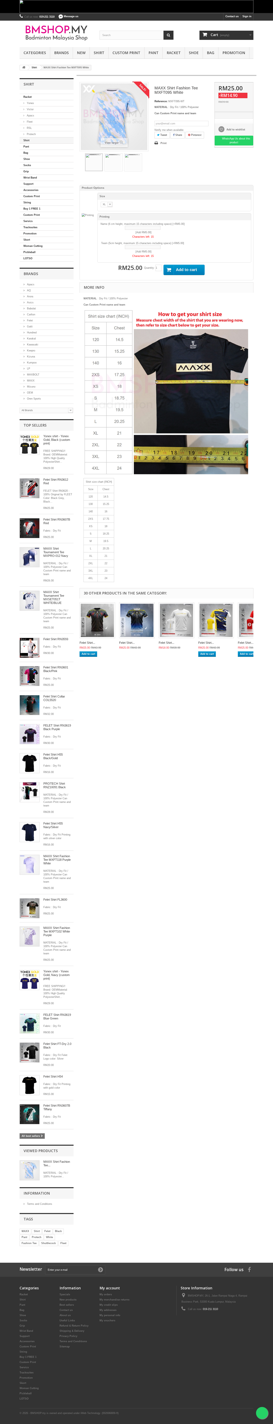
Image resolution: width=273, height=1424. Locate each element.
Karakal (31, 338)
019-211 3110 (210, 1309)
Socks (27, 165)
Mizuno (30, 386)
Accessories (30, 190)
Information (37, 1193)
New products (68, 1299)
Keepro (30, 350)
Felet (29, 320)
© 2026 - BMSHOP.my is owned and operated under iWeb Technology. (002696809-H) (69, 1413)
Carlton (30, 314)
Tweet (163, 134)
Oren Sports (33, 398)
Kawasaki (32, 344)
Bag (210, 52)
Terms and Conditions (39, 1203)
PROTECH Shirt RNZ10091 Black (54, 785)
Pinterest (195, 134)
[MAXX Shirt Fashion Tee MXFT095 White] (94, 162)
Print (163, 143)
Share (178, 134)
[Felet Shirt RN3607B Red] (30, 528)
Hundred (31, 332)
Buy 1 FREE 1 (31, 208)
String (27, 202)
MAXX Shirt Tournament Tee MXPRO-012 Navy (55, 552)
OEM (29, 392)
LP (28, 368)
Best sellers (67, 1304)
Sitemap (65, 1346)
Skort (26, 239)
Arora (29, 296)
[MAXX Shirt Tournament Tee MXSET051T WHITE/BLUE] (30, 601)
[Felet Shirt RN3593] (30, 648)
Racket (174, 52)
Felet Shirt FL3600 (55, 899)
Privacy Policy (68, 1336)
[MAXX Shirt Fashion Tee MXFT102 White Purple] (30, 936)
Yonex (30, 103)
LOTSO (27, 258)
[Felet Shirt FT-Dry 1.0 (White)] (176, 620)
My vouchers (107, 1320)
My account (110, 1288)
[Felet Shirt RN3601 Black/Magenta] (30, 676)
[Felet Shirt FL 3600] (30, 908)
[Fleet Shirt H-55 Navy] (30, 832)
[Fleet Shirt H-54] (30, 1085)
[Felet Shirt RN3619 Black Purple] (30, 734)
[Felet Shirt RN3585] (97, 620)
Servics (28, 221)
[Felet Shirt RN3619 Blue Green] (30, 1023)
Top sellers (35, 425)
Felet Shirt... (87, 642)
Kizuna (30, 356)
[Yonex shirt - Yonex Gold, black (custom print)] (30, 445)
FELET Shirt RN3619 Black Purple (57, 727)
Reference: (160, 101)
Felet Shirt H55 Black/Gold (53, 756)
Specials (65, 1294)
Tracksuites (30, 227)
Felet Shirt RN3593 (55, 639)
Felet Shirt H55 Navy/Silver (53, 825)
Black (58, 1231)
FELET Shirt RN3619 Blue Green (57, 1016)
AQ (28, 290)
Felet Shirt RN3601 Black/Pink (55, 669)
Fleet (29, 121)
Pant (153, 52)
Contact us (232, 16)
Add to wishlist (235, 129)
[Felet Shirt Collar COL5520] (30, 705)
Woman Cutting (33, 245)
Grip (26, 171)
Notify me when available (168, 129)
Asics (30, 302)
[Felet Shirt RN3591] (216, 620)
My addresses (108, 1310)
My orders (106, 1294)
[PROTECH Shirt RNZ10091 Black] (30, 792)
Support (28, 183)
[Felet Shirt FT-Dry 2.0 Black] (30, 1053)
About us (65, 1315)
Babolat (31, 308)
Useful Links (67, 1320)
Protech (31, 134)
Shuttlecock (48, 1243)
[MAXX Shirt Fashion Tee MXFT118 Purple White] (30, 865)
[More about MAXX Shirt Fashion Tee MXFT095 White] (30, 1170)
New (81, 52)
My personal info (110, 1315)
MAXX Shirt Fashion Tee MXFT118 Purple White (57, 859)
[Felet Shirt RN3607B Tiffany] (30, 1114)
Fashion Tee (29, 1243)
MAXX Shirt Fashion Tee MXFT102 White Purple (56, 931)
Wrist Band (30, 177)
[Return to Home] (24, 67)
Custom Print (126, 52)
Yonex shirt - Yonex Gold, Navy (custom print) (56, 975)
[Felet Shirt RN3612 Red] (30, 488)
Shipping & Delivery (72, 1330)
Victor (30, 109)
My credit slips (109, 1304)
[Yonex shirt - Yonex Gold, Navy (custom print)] (30, 980)
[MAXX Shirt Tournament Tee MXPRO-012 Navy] (30, 557)
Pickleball (29, 252)
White (49, 1237)
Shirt (99, 52)
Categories (35, 52)
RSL (29, 127)
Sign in (246, 16)
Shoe (194, 52)
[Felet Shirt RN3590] (137, 620)
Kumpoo (31, 362)
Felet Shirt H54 (53, 1076)
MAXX (30, 380)
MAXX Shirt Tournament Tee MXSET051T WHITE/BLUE (53, 597)
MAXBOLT (32, 374)
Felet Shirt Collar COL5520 (54, 698)
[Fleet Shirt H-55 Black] (30, 763)
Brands (61, 52)
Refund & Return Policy (74, 1325)
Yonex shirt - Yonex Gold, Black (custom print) (56, 439)
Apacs (30, 115)
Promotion (233, 52)
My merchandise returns (115, 1299)
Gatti (29, 326)
